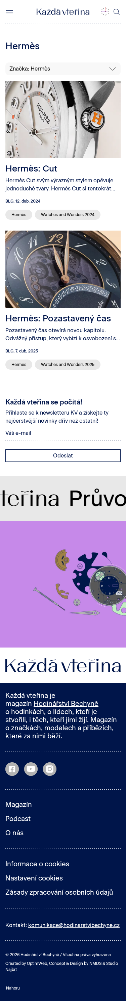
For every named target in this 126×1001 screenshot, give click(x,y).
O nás (14, 833)
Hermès (18, 214)
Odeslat (63, 455)
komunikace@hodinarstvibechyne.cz (74, 925)
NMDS (95, 963)
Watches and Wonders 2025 (67, 364)
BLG (9, 201)
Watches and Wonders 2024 (67, 214)
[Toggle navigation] (9, 12)
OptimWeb (37, 963)
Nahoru (13, 988)
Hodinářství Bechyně (66, 704)
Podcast (18, 819)
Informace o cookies (37, 864)
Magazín (18, 804)
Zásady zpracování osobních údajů (59, 892)
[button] (105, 12)
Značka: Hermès (29, 68)
